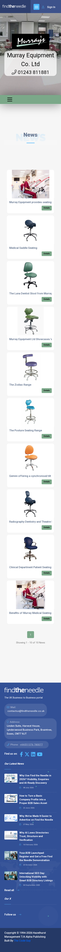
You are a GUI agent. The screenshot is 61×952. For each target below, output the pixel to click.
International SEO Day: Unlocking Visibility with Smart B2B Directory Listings (36, 877)
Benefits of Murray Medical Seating (30, 613)
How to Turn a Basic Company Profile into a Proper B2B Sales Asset (33, 799)
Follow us (10, 914)
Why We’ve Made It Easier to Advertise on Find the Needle (36, 818)
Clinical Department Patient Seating (30, 567)
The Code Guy (22, 940)
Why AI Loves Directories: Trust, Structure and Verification (34, 836)
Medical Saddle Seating (23, 247)
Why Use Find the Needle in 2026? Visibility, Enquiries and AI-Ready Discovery (35, 779)
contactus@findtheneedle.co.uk (25, 711)
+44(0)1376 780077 (31, 744)
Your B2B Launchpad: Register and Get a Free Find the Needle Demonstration (35, 856)
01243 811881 (33, 72)
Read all (9, 890)
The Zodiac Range (20, 384)
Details (47, 208)
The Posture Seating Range (25, 430)
